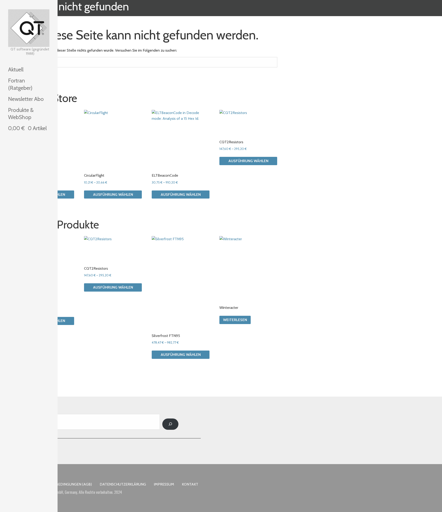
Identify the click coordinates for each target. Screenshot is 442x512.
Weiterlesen (235, 320)
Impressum (164, 484)
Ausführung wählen (113, 194)
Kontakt (190, 484)
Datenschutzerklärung (123, 484)
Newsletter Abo (26, 99)
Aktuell (15, 69)
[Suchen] (170, 424)
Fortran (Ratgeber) (20, 84)
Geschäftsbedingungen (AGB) (64, 484)
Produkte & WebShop (21, 113)
